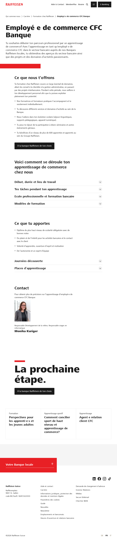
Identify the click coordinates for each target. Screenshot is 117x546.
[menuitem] (57, 4)
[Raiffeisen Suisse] (14, 4)
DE (102, 535)
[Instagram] (104, 478)
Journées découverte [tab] (29, 261)
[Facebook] (99, 478)
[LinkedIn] (94, 478)
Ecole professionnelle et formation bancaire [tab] (44, 196)
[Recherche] (87, 4)
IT (110, 535)
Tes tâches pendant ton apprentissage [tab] (41, 189)
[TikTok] (109, 478)
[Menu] (94, 4)
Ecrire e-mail (21, 336)
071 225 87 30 (22, 343)
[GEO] (52, 464)
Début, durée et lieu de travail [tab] (35, 182)
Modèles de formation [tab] (30, 203)
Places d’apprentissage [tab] (30, 268)
